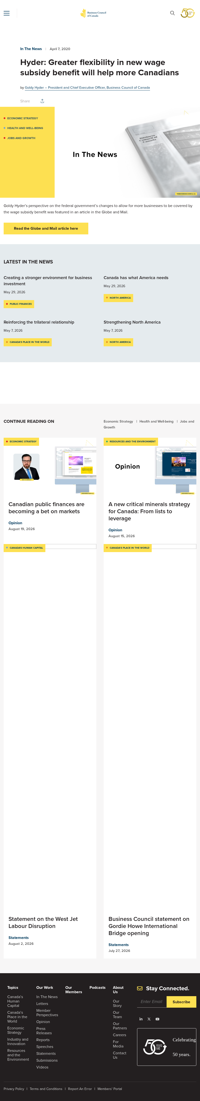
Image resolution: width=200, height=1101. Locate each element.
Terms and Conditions (46, 1088)
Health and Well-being (25, 128)
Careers (119, 1035)
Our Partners (120, 1026)
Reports (43, 1040)
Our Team (117, 1015)
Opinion (15, 523)
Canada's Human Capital (26, 548)
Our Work (44, 987)
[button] (7, 13)
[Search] (172, 13)
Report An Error (80, 1088)
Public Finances (21, 304)
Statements (19, 937)
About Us (118, 990)
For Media (118, 1044)
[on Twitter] (149, 1019)
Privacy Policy (14, 1088)
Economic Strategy (22, 118)
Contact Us (119, 1055)
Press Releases (44, 1031)
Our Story (117, 1003)
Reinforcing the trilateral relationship (39, 322)
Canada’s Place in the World (29, 342)
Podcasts (98, 987)
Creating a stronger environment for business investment (48, 280)
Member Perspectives (47, 1013)
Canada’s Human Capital (15, 1001)
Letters (42, 1003)
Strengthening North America (132, 322)
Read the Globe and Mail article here (46, 228)
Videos (42, 1067)
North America (120, 298)
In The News (31, 49)
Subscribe (181, 1002)
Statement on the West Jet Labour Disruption (43, 922)
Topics (12, 987)
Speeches (44, 1046)
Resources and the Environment (133, 441)
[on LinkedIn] (141, 1019)
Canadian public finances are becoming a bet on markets (46, 508)
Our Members (73, 990)
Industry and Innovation (17, 1041)
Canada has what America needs (137, 277)
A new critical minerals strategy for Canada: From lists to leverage (149, 511)
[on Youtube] (158, 1019)
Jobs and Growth (21, 138)
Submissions (47, 1060)
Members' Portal (110, 1088)
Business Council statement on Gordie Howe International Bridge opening (149, 926)
